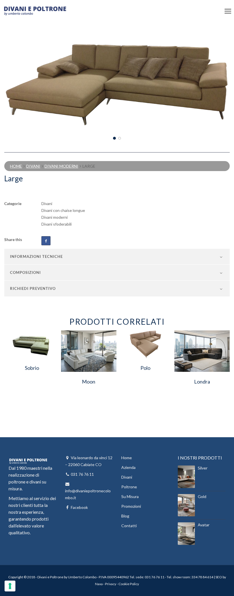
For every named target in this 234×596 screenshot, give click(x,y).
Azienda (128, 467)
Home (16, 166)
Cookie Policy (128, 584)
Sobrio (32, 368)
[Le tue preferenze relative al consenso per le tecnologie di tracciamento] (10, 586)
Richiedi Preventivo (33, 288)
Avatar (203, 524)
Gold (202, 496)
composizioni (25, 272)
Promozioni (131, 506)
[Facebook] (46, 240)
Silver (202, 467)
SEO (218, 577)
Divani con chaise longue (63, 210)
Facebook (79, 507)
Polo (145, 368)
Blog (125, 515)
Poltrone (129, 486)
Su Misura (130, 496)
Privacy (110, 584)
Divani (33, 166)
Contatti (129, 525)
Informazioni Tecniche (36, 256)
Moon (88, 381)
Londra (202, 381)
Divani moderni (61, 166)
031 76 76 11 (82, 474)
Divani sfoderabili (56, 224)
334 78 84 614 (202, 577)
